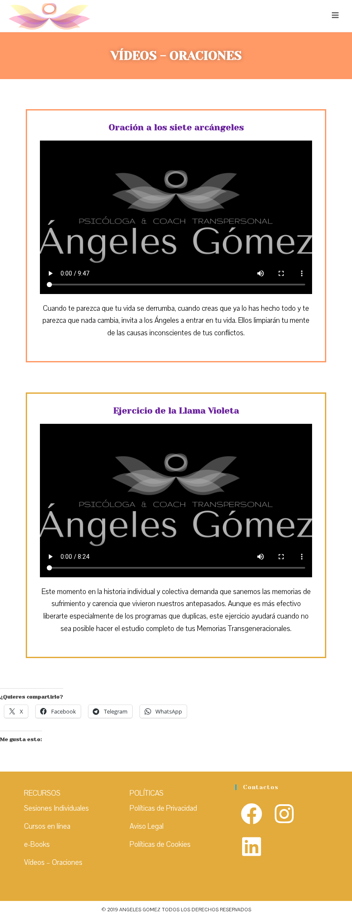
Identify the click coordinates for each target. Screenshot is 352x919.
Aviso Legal (147, 826)
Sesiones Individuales (56, 808)
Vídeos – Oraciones (53, 862)
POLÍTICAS (147, 793)
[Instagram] (284, 815)
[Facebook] (252, 815)
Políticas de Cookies (160, 844)
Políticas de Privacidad (163, 808)
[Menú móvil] (335, 16)
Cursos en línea (47, 826)
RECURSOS (42, 793)
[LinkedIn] (252, 848)
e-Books (37, 844)
